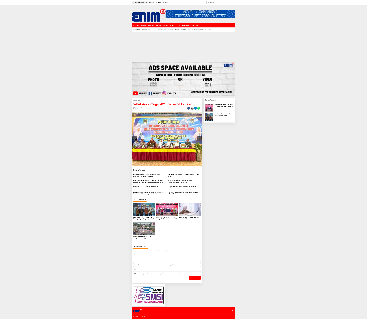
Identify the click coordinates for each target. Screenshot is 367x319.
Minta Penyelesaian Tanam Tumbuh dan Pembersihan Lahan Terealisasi (180, 181)
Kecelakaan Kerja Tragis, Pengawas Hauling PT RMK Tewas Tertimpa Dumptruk (148, 175)
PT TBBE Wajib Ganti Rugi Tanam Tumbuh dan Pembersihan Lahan (182, 187)
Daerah (139, 108)
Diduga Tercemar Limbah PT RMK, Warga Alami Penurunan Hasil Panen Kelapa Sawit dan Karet (148, 181)
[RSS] (232, 310)
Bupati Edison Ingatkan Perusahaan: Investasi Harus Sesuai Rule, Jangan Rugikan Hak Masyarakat (147, 193)
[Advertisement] (183, 46)
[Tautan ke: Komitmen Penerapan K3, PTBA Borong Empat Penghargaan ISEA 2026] (209, 117)
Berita (134, 108)
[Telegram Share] (195, 108)
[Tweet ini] (192, 108)
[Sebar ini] (188, 108)
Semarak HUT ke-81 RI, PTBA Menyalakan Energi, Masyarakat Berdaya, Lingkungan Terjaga (143, 237)
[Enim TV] (149, 14)
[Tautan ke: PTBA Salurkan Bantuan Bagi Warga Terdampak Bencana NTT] (209, 107)
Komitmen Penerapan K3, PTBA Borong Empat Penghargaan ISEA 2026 (144, 218)
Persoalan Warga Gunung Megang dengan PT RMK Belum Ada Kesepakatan (184, 193)
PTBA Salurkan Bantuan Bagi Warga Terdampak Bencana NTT (166, 218)
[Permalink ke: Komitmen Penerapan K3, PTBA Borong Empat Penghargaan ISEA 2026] (144, 209)
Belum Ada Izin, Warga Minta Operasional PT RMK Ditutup (183, 175)
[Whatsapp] (198, 108)
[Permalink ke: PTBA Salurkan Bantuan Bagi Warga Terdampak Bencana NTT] (167, 209)
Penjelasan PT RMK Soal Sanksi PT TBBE (145, 186)
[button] (233, 2)
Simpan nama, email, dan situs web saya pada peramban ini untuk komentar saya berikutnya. (163, 274)
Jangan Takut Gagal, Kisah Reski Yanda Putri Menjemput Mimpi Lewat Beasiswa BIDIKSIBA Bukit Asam (189, 218)
